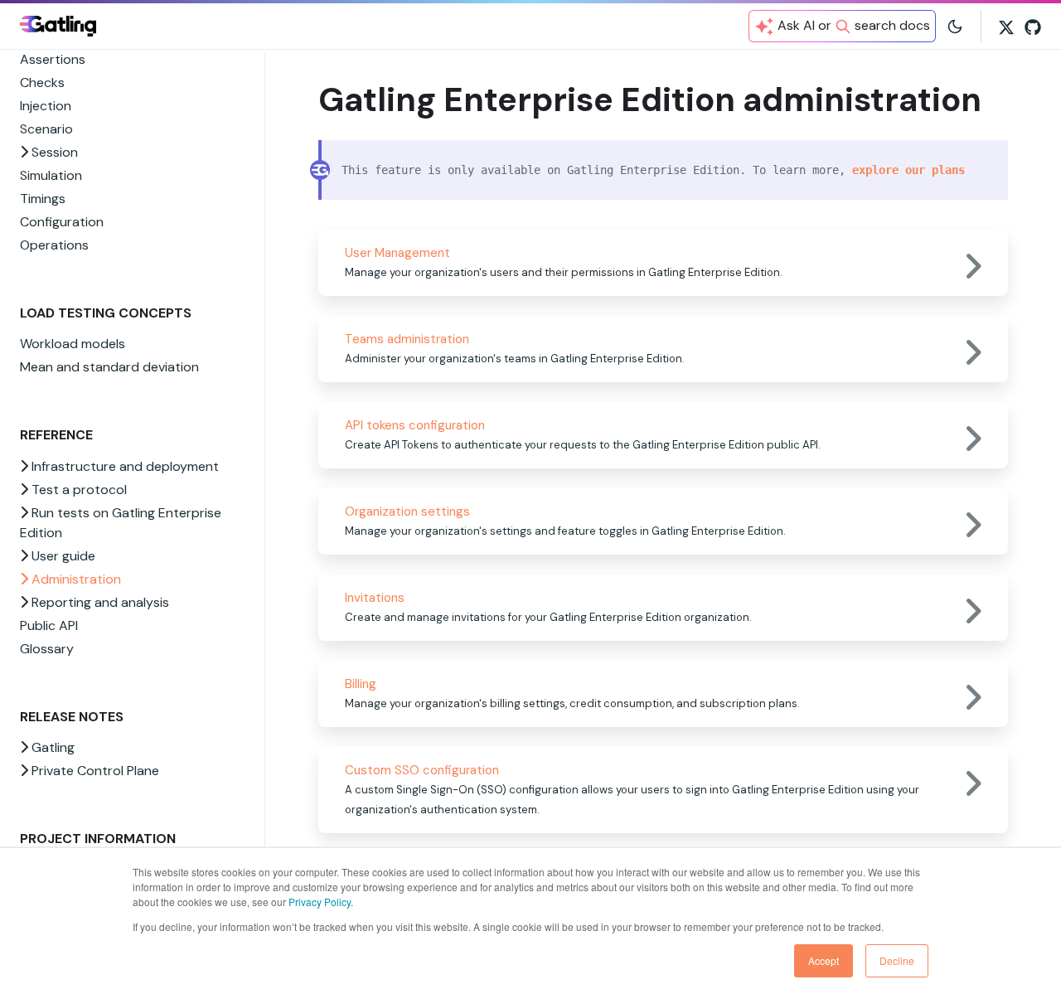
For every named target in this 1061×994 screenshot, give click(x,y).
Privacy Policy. (320, 902)
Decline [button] (896, 960)
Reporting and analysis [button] (98, 602)
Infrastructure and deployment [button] (123, 466)
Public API (49, 625)
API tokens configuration (415, 425)
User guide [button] (61, 556)
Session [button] (53, 152)
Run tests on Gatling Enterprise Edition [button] (120, 522)
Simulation (51, 175)
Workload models (72, 343)
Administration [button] (74, 579)
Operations (54, 245)
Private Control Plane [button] (93, 770)
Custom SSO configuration (422, 770)
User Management (397, 253)
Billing (360, 684)
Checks (42, 82)
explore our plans (908, 170)
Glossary (47, 648)
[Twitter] (1006, 26)
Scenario (46, 129)
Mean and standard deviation (109, 367)
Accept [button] (823, 960)
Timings (42, 198)
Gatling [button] (51, 747)
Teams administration (407, 339)
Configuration (62, 221)
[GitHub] (1033, 26)
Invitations (375, 597)
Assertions (52, 59)
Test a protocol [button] (77, 489)
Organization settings (407, 511)
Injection (45, 105)
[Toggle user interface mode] (955, 25)
